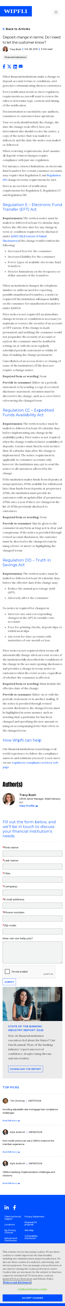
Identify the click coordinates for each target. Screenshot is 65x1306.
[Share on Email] (21, 66)
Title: (7, 873)
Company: (11, 886)
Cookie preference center (32, 1289)
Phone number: (14, 912)
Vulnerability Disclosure (31, 1237)
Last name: (11, 860)
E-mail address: (14, 899)
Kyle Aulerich (18, 1132)
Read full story (10, 1120)
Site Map (29, 1230)
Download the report (25, 1069)
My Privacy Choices (10, 1231)
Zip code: (10, 925)
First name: (11, 847)
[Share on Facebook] (4, 67)
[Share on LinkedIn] (15, 67)
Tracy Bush (15, 49)
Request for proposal (31, 1223)
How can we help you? (18, 938)
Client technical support (13, 1217)
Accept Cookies (32, 1297)
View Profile (26, 805)
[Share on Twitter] (9, 67)
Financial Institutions (15, 57)
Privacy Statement (34, 1216)
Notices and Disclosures (11, 1239)
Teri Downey (17, 1100)
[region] (32, 1273)
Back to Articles (17, 29)
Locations (10, 1224)
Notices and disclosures (17, 1282)
